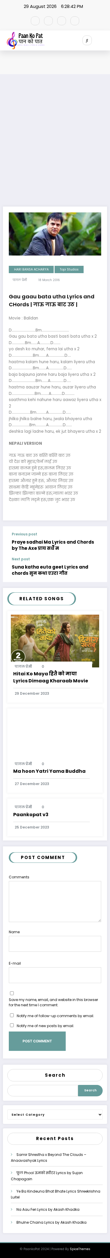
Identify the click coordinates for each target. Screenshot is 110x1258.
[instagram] (61, 20)
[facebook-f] (35, 20)
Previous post (24, 534)
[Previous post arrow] (97, 541)
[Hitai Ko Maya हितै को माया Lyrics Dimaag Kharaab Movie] (55, 640)
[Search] (87, 40)
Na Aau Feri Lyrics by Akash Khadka (47, 1209)
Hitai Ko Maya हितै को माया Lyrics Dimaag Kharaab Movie (50, 677)
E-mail (15, 963)
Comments (19, 877)
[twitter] (48, 20)
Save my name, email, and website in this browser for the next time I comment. (53, 1002)
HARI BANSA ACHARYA (31, 269)
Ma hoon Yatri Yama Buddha (49, 771)
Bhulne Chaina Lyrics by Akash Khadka (51, 1222)
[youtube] (74, 20)
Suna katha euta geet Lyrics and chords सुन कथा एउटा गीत (50, 570)
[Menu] (105, 40)
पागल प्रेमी (20, 280)
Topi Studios (69, 269)
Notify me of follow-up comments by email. (55, 1015)
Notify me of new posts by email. (45, 1025)
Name (14, 931)
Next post (21, 559)
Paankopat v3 (30, 814)
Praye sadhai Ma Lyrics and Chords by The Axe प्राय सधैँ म (53, 545)
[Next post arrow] (97, 569)
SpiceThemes (80, 1249)
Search (55, 1075)
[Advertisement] (55, 146)
